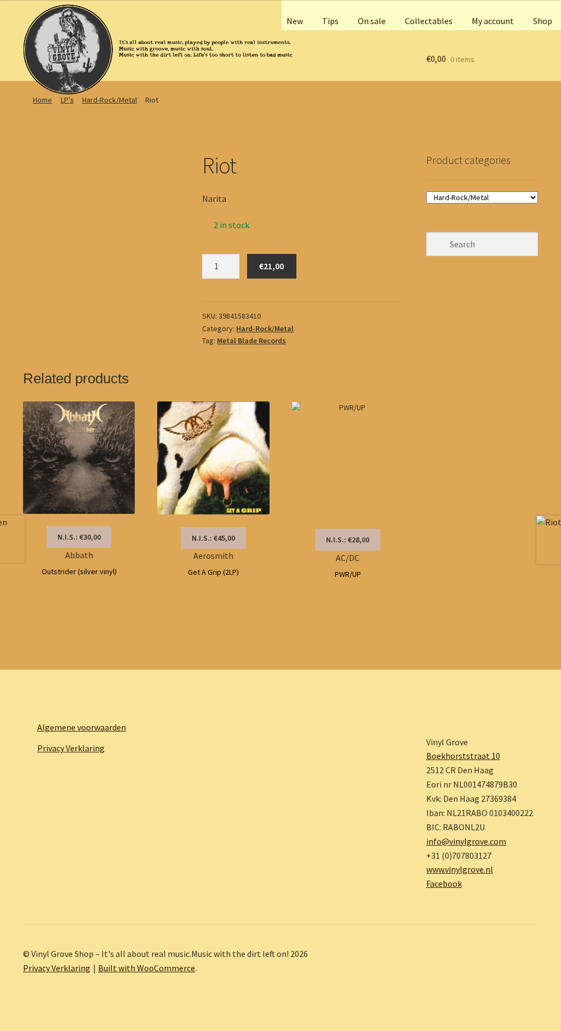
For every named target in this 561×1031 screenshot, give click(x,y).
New (295, 20)
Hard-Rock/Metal (109, 100)
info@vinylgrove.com (466, 841)
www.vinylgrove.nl (459, 869)
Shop (542, 20)
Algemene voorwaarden (81, 727)
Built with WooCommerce (146, 967)
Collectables (429, 20)
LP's (67, 100)
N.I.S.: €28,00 (347, 540)
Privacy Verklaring (71, 748)
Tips (330, 20)
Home (42, 100)
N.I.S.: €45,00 (213, 538)
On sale (372, 20)
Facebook (444, 883)
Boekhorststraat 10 (463, 755)
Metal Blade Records (251, 340)
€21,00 (271, 265)
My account (493, 20)
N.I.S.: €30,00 (79, 537)
